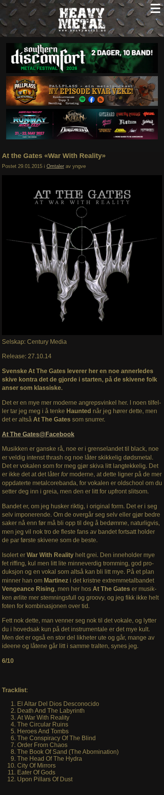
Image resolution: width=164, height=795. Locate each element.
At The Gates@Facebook (38, 434)
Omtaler (55, 166)
